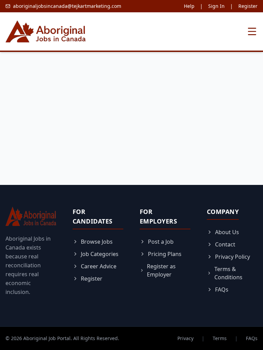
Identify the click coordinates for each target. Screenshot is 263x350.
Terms (220, 338)
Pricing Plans (164, 254)
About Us (227, 232)
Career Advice (98, 266)
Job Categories (99, 254)
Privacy (185, 338)
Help (189, 6)
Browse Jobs (97, 241)
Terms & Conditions (228, 273)
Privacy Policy (232, 256)
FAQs (221, 289)
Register (248, 6)
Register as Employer (161, 270)
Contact (225, 244)
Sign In (216, 6)
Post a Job (161, 241)
